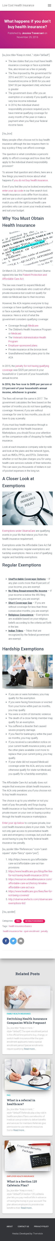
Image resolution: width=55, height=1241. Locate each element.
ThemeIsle (38, 1233)
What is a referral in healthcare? (21, 1102)
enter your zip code (12, 190)
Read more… (30, 1049)
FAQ (18, 921)
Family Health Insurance (19, 1014)
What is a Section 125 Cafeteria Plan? (22, 1183)
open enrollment (31, 931)
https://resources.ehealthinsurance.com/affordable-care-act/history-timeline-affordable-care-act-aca (30, 883)
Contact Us (23, 1226)
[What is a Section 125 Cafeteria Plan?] (27, 1155)
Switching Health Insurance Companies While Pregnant (27, 1020)
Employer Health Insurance (20, 1176)
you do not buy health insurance (31, 180)
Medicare (33, 325)
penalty (44, 931)
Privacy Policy (41, 1226)
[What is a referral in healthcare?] (27, 1074)
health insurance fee (12, 931)
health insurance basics (20, 926)
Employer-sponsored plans (22, 345)
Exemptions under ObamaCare (18, 530)
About (10, 1226)
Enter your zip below (13, 823)
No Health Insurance (34, 921)
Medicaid (16, 333)
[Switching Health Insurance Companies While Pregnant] (27, 997)
